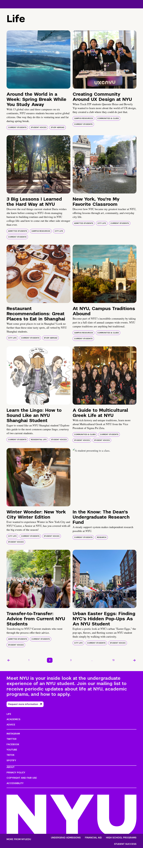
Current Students (17, 127)
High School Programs (121, 838)
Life (9, 714)
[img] (38, 59)
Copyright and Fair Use (22, 777)
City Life (59, 231)
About (11, 767)
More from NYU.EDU (19, 839)
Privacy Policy (16, 772)
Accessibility (15, 783)
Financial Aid (93, 838)
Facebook (13, 744)
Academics (13, 719)
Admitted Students (17, 231)
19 (113, 660)
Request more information (23, 704)
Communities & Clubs (108, 118)
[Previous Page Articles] (9, 660)
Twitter (11, 739)
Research (101, 537)
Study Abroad (57, 127)
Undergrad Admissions (66, 838)
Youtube (12, 749)
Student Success (125, 844)
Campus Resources (83, 118)
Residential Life (39, 439)
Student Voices (38, 127)
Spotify (11, 760)
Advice (11, 724)
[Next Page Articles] (134, 660)
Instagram (13, 733)
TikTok (10, 755)
